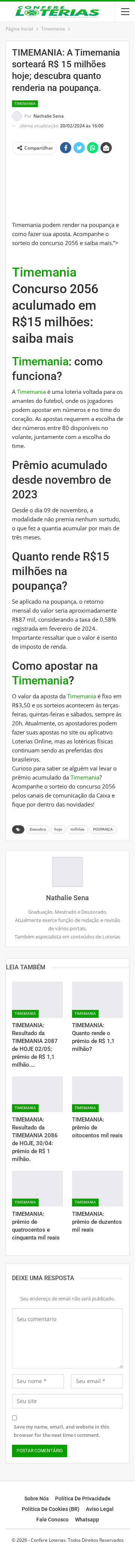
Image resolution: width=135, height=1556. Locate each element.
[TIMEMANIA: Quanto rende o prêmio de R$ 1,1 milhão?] (97, 999)
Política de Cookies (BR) (51, 1509)
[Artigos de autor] (67, 872)
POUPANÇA (103, 829)
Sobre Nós (36, 1498)
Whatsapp (87, 1520)
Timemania (25, 103)
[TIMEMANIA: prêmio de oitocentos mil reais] (97, 1094)
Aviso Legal (100, 1509)
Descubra (38, 829)
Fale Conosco (52, 1520)
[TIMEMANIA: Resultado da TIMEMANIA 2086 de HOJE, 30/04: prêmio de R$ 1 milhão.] (37, 1094)
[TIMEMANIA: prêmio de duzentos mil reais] (97, 1188)
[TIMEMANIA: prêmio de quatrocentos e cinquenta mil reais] (37, 1188)
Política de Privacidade (83, 1498)
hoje (58, 829)
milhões (77, 829)
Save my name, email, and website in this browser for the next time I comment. (61, 1430)
